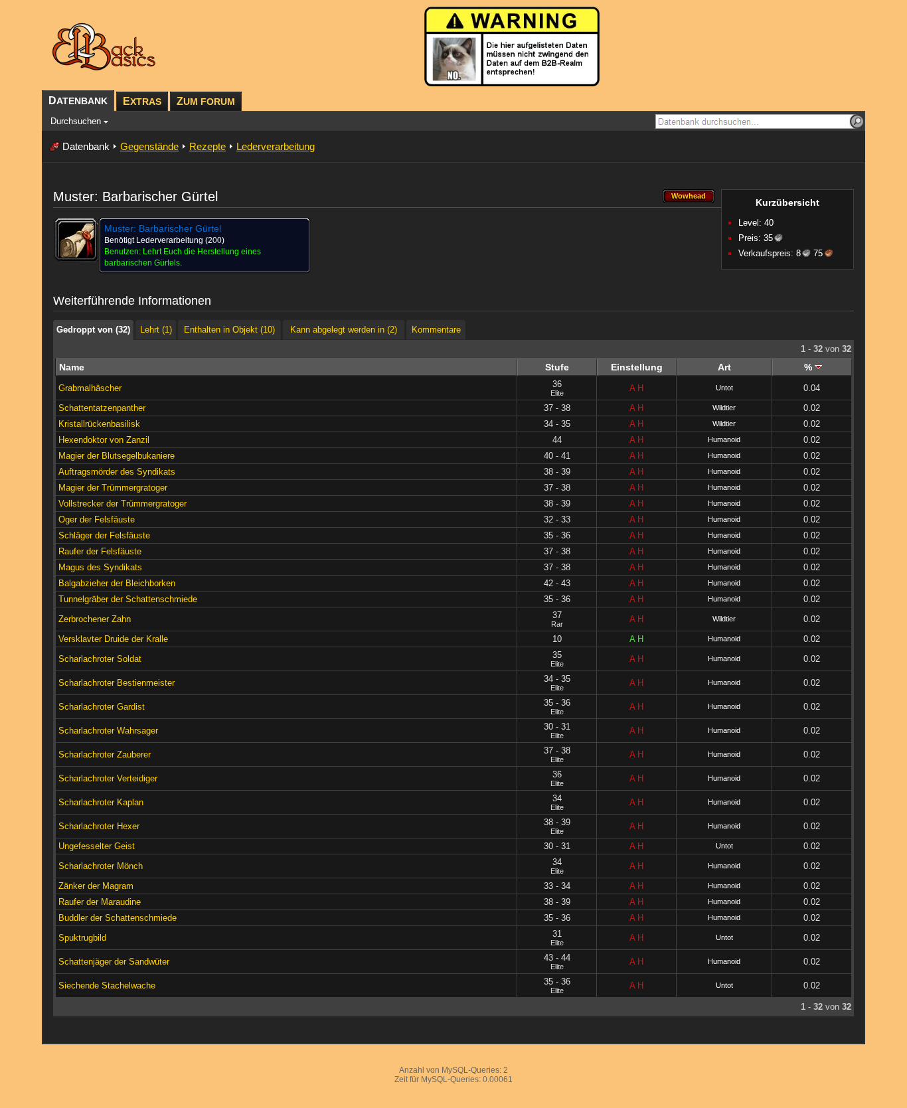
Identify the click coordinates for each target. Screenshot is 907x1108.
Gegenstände (149, 146)
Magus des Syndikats (100, 567)
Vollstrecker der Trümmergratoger (122, 504)
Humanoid (724, 439)
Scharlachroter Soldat (99, 659)
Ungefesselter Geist (96, 846)
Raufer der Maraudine (99, 902)
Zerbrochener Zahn (94, 619)
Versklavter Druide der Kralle (113, 639)
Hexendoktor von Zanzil (103, 440)
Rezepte (207, 146)
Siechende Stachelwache (106, 985)
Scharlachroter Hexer (98, 826)
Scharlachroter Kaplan (100, 802)
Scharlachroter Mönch (100, 866)
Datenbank (86, 146)
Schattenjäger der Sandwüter (113, 962)
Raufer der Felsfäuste (99, 551)
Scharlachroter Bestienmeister (116, 683)
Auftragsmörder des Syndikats (116, 472)
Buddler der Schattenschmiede (117, 918)
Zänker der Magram (95, 886)
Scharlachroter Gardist (101, 707)
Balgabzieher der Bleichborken (116, 583)
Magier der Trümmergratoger (112, 488)
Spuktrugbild (82, 938)
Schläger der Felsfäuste (104, 535)
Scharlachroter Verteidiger (107, 778)
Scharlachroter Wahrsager (108, 731)
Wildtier (724, 408)
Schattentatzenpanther (101, 408)
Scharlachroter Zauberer (104, 754)
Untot (724, 388)
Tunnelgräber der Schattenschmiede (127, 599)
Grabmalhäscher (90, 388)
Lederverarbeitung (275, 146)
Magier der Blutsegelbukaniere (116, 456)
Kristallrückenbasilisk (99, 424)
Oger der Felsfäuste (96, 519)
